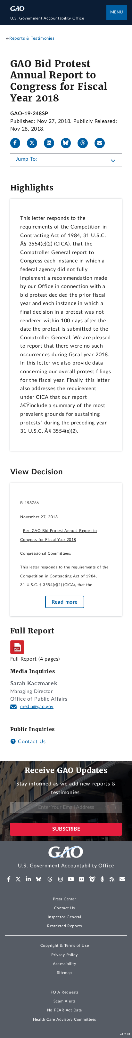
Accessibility (64, 964)
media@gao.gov (37, 706)
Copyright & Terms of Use (64, 945)
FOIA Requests (64, 992)
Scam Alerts (65, 1001)
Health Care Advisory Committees (64, 1019)
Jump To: (26, 159)
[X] (34, 143)
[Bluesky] (68, 143)
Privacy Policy (64, 955)
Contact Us (31, 741)
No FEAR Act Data (64, 1010)
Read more (65, 601)
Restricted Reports (64, 926)
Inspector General (64, 917)
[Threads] (85, 143)
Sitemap (64, 973)
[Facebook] (18, 143)
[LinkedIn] (51, 143)
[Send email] (102, 143)
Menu (116, 12)
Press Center (64, 899)
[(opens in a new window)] (9, 879)
